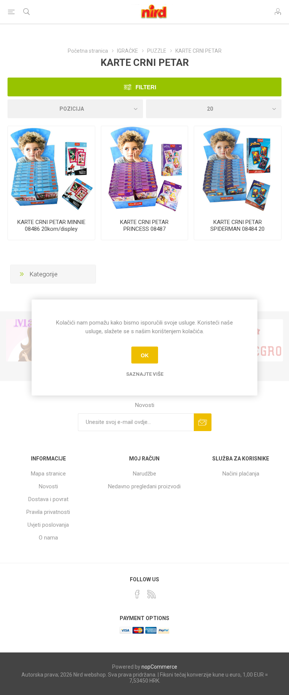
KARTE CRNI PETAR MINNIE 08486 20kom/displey (51, 225)
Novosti (48, 486)
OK (145, 355)
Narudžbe (144, 473)
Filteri (145, 87)
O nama (48, 537)
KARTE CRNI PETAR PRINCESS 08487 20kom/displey (144, 229)
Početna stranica (88, 51)
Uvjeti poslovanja (48, 524)
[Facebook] (137, 594)
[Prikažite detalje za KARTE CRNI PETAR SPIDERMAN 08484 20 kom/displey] (237, 169)
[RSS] (152, 594)
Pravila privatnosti (48, 512)
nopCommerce (159, 667)
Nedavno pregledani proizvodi (144, 486)
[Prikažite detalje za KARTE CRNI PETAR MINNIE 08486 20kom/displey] (51, 169)
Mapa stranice (48, 473)
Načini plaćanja (240, 473)
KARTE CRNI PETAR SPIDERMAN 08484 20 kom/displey (237, 229)
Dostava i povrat (48, 499)
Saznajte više (144, 374)
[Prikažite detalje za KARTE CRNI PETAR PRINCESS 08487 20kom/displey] (144, 169)
